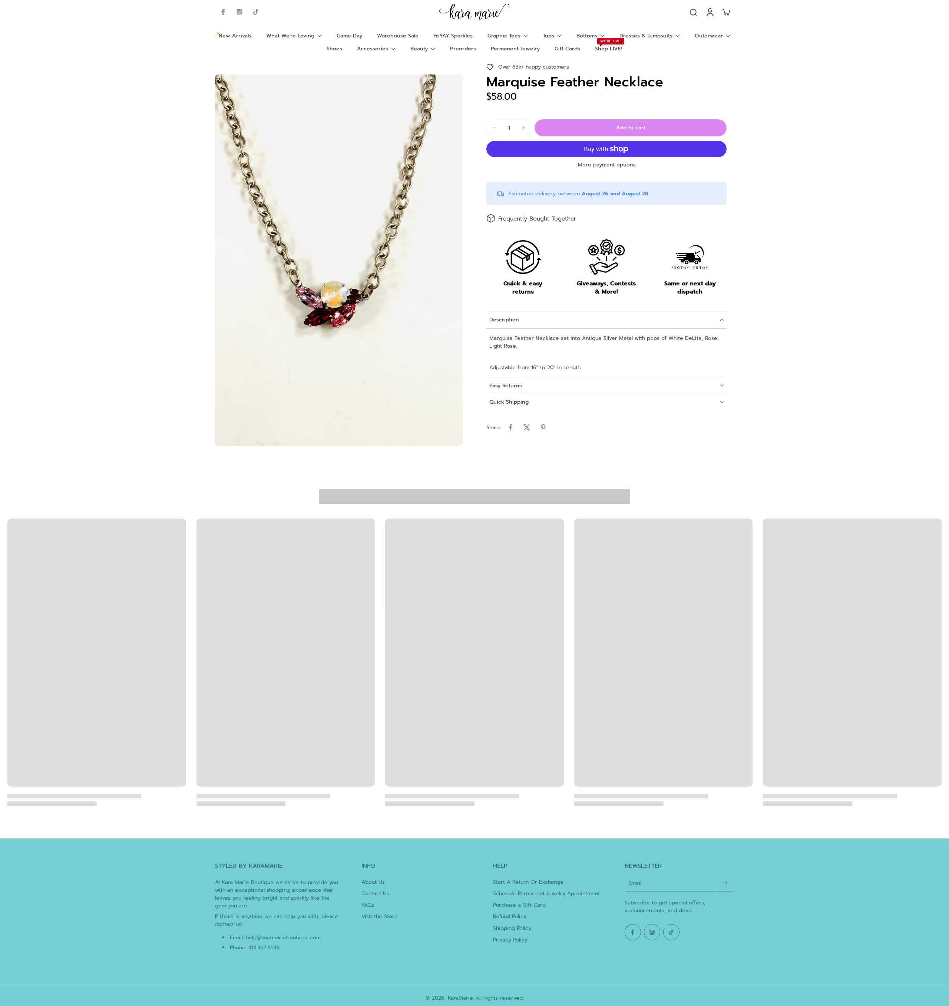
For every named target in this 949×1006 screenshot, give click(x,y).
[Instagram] (239, 12)
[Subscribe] (725, 883)
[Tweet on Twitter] (527, 427)
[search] (693, 11)
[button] (631, 127)
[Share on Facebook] (510, 427)
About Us (373, 882)
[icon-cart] (726, 11)
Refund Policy (509, 916)
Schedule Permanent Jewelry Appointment (546, 893)
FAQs (367, 905)
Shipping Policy (512, 928)
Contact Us (375, 893)
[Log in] (709, 11)
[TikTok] (256, 12)
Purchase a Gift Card (519, 905)
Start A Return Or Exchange (528, 882)
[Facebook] (223, 12)
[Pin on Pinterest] (543, 427)
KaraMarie (460, 998)
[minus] (494, 127)
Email (634, 883)
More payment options (606, 165)
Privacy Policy (510, 939)
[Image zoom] (339, 260)
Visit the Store (379, 916)
